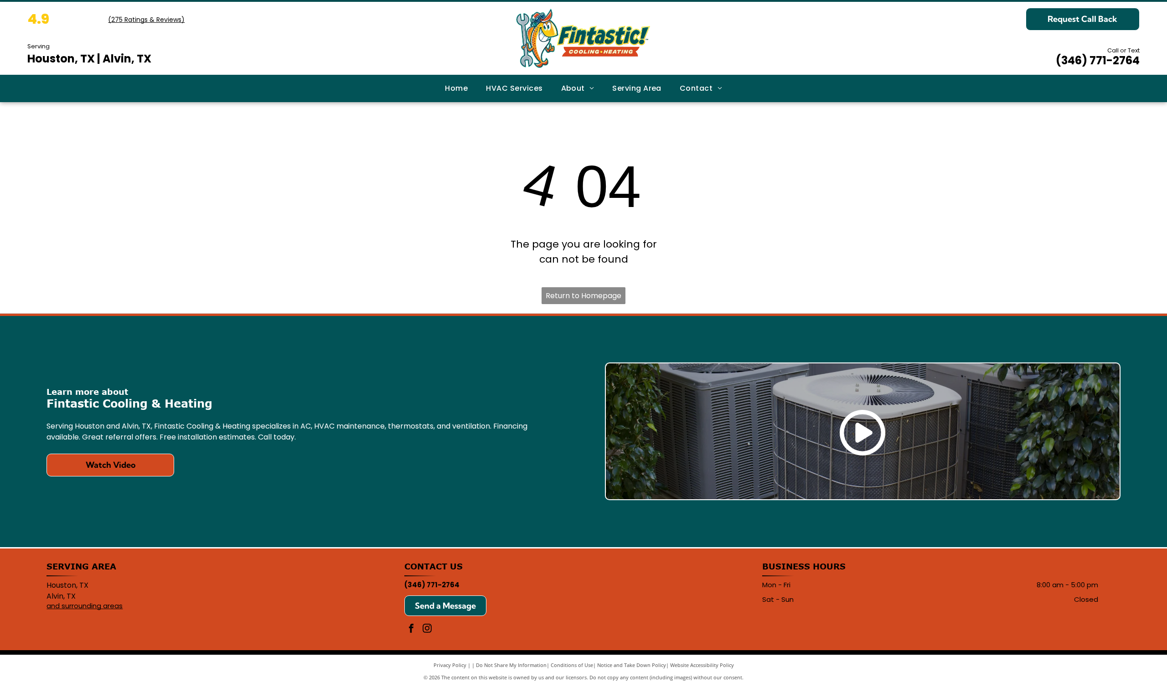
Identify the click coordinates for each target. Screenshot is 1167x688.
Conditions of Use (572, 665)
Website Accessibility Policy (702, 665)
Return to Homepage (583, 295)
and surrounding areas (84, 605)
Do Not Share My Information (511, 665)
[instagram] (427, 629)
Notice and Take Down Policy (631, 665)
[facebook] (411, 629)
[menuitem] (456, 88)
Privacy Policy (450, 665)
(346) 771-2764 (1098, 60)
